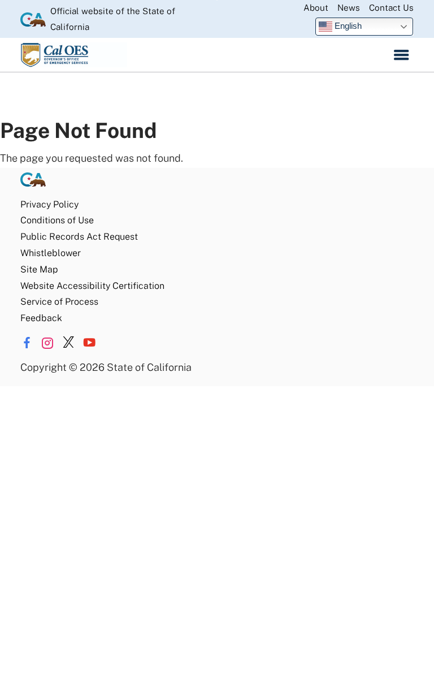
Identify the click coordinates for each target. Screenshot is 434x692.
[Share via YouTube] (89, 342)
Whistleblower (50, 253)
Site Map (39, 269)
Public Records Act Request (79, 236)
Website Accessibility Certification (92, 285)
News (348, 7)
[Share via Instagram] (47, 342)
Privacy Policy (49, 204)
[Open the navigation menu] (401, 55)
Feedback (41, 318)
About (315, 7)
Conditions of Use (57, 220)
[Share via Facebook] (26, 342)
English (347, 26)
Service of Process (59, 301)
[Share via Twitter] (68, 342)
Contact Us (391, 7)
